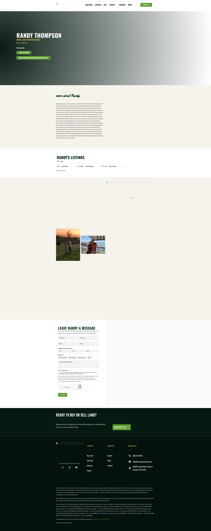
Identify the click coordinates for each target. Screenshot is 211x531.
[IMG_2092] (68, 245)
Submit (63, 395)
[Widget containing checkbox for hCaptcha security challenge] (70, 387)
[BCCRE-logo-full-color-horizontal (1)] (70, 3)
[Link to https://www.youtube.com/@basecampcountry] (76, 467)
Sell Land (90, 460)
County (104, 166)
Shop (109, 460)
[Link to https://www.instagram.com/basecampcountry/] (69, 467)
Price (58, 166)
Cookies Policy (105, 519)
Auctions (90, 465)
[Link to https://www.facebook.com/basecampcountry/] (62, 467)
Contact (110, 465)
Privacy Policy (96, 519)
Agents (89, 470)
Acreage (81, 166)
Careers (110, 455)
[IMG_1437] (93, 245)
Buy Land (90, 455)
